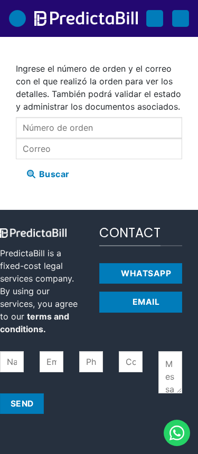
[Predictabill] (86, 18)
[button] (17, 18)
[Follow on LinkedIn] (109, 337)
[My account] (154, 18)
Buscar (52, 174)
